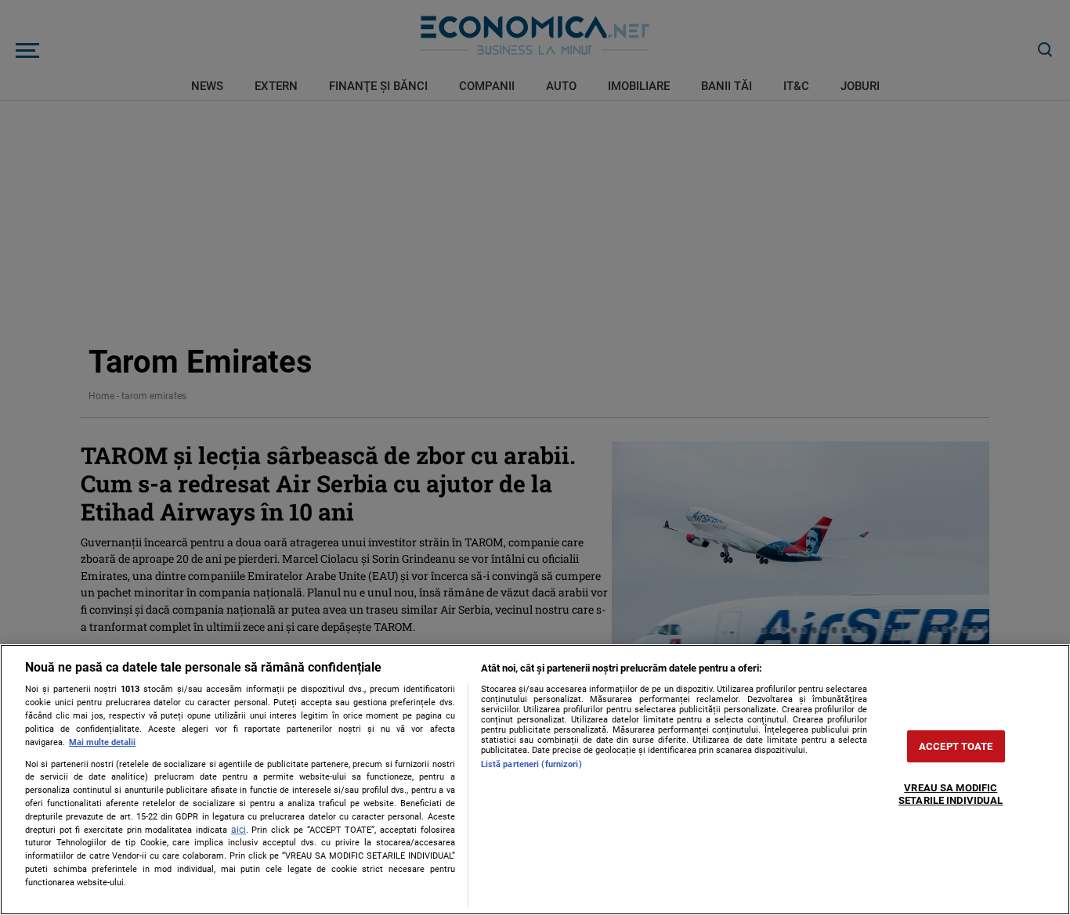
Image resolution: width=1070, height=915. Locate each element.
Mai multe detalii (102, 742)
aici (238, 829)
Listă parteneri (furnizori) (531, 764)
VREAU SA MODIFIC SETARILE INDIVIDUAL (950, 795)
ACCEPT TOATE (956, 746)
